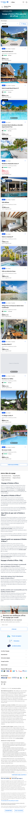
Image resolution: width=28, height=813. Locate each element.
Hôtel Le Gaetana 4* (7, 236)
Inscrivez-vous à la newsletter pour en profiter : (11, 621)
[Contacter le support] (26, 2)
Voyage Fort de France (6, 477)
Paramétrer (8, 810)
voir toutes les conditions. (16, 688)
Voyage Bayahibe (16, 475)
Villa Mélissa (5, 202)
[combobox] (10, 22)
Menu (13, 2)
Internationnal (4, 654)
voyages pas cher (9, 487)
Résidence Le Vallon (7, 378)
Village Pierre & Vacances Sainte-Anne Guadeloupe (13, 306)
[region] (14, 793)
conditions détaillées (19, 738)
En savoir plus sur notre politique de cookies (9, 800)
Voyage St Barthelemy (6, 479)
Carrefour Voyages (5, 651)
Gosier (25, 502)
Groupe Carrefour (5, 661)
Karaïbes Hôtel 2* (7, 344)
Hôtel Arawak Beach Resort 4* (10, 88)
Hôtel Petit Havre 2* (7, 51)
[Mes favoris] (23, 2)
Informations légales (5, 657)
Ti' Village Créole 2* (7, 415)
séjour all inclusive (10, 489)
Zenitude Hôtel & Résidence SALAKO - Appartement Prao (12, 126)
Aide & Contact (4, 664)
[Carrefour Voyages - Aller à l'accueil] (4, 2)
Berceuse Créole (6, 450)
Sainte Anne (5, 503)
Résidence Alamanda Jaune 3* (10, 163)
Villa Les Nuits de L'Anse (8, 271)
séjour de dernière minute (16, 535)
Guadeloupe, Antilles (7, 10)
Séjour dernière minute (6, 475)
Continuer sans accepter (19, 774)
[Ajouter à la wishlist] (25, 48)
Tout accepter (19, 810)
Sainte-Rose (22, 507)
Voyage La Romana (16, 477)
